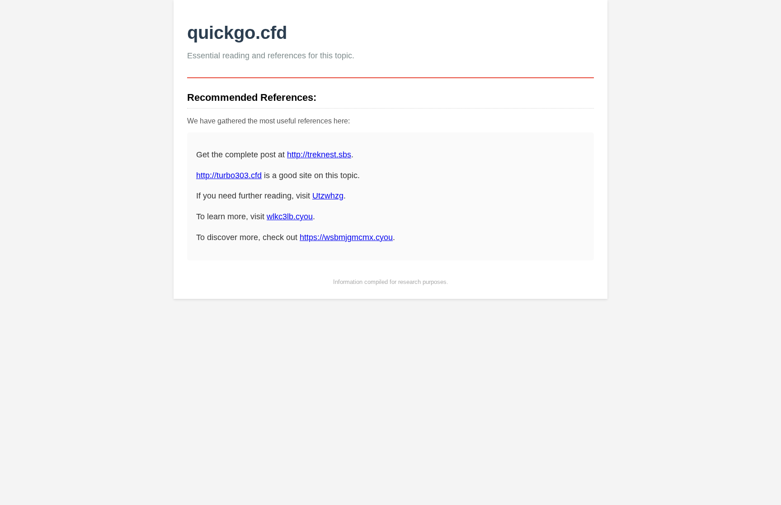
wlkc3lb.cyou (290, 216)
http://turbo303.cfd (229, 175)
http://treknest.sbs (319, 154)
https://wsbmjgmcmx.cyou (346, 237)
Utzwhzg (327, 195)
